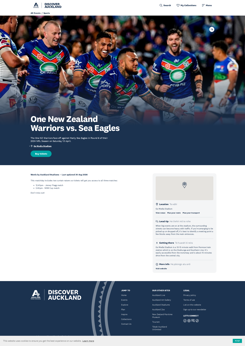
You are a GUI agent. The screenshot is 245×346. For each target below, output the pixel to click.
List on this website (192, 304)
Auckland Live (158, 295)
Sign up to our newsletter (194, 309)
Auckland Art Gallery (161, 300)
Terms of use (189, 300)
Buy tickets (41, 153)
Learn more (88, 340)
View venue (160, 213)
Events (124, 300)
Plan (123, 309)
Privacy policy (189, 295)
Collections (126, 319)
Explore (124, 304)
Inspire (124, 314)
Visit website (161, 268)
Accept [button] (237, 341)
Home (124, 295)
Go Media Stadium (43, 146)
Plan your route (174, 213)
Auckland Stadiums (161, 304)
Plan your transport (191, 213)
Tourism (156, 322)
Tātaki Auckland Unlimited (159, 328)
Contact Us (126, 324)
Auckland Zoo (158, 309)
